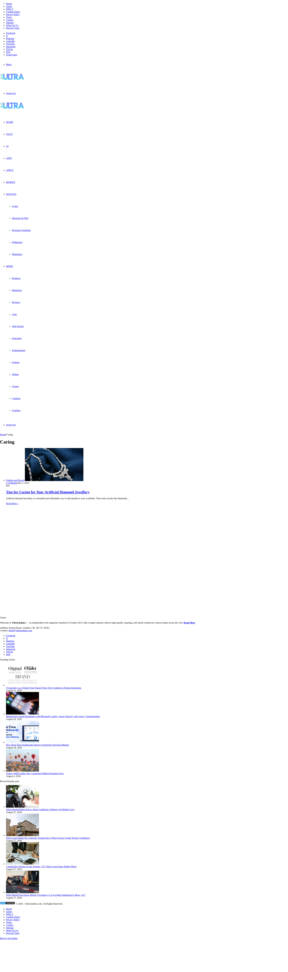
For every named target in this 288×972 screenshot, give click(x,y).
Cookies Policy (13, 12)
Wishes (15, 374)
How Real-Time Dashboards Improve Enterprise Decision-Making (37, 745)
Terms (9, 17)
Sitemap (10, 22)
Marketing (17, 290)
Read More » (12, 503)
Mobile (10, 182)
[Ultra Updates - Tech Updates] (22, 79)
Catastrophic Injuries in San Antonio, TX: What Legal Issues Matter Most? (41, 866)
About (9, 6)
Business (16, 278)
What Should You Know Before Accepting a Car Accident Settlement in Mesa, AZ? (45, 895)
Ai (7, 146)
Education (17, 338)
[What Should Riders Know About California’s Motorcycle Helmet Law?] (22, 806)
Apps (9, 158)
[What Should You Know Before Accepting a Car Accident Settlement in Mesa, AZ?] (22, 892)
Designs (11, 194)
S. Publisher (11, 483)
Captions (16, 398)
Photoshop (17, 254)
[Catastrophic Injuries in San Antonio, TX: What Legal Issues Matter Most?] (22, 864)
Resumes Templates (21, 230)
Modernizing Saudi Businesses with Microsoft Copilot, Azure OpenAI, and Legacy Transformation (53, 716)
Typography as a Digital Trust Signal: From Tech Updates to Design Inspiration (43, 688)
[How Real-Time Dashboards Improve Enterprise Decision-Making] (22, 742)
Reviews (16, 302)
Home (9, 3)
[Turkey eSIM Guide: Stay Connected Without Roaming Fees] (22, 770)
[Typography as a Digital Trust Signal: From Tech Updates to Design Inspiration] (22, 685)
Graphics (16, 410)
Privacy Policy (13, 14)
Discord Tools (12, 28)
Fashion (16, 362)
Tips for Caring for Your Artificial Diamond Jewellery (48, 492)
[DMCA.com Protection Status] (7, 903)
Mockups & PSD (20, 218)
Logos (15, 206)
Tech (9, 134)
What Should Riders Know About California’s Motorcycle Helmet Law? (40, 809)
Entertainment (18, 350)
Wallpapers (17, 242)
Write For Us (12, 25)
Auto (14, 314)
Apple (10, 170)
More (9, 266)
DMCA (9, 9)
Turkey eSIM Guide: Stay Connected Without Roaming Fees (35, 773)
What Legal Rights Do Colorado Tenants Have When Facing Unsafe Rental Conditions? (48, 838)
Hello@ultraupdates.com (20, 630)
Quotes (15, 386)
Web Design (18, 326)
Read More (189, 622)
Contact (9, 20)
